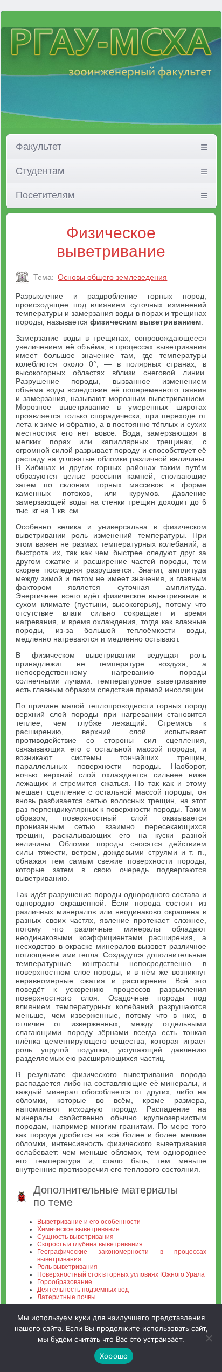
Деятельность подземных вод (83, 1289)
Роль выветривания (67, 1267)
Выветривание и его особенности (89, 1221)
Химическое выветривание (78, 1229)
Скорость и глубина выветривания (90, 1244)
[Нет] (208, 1338)
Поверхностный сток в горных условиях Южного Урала (121, 1274)
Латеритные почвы (66, 1297)
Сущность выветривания (75, 1236)
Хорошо (114, 1356)
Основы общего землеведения (112, 277)
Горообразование (64, 1282)
